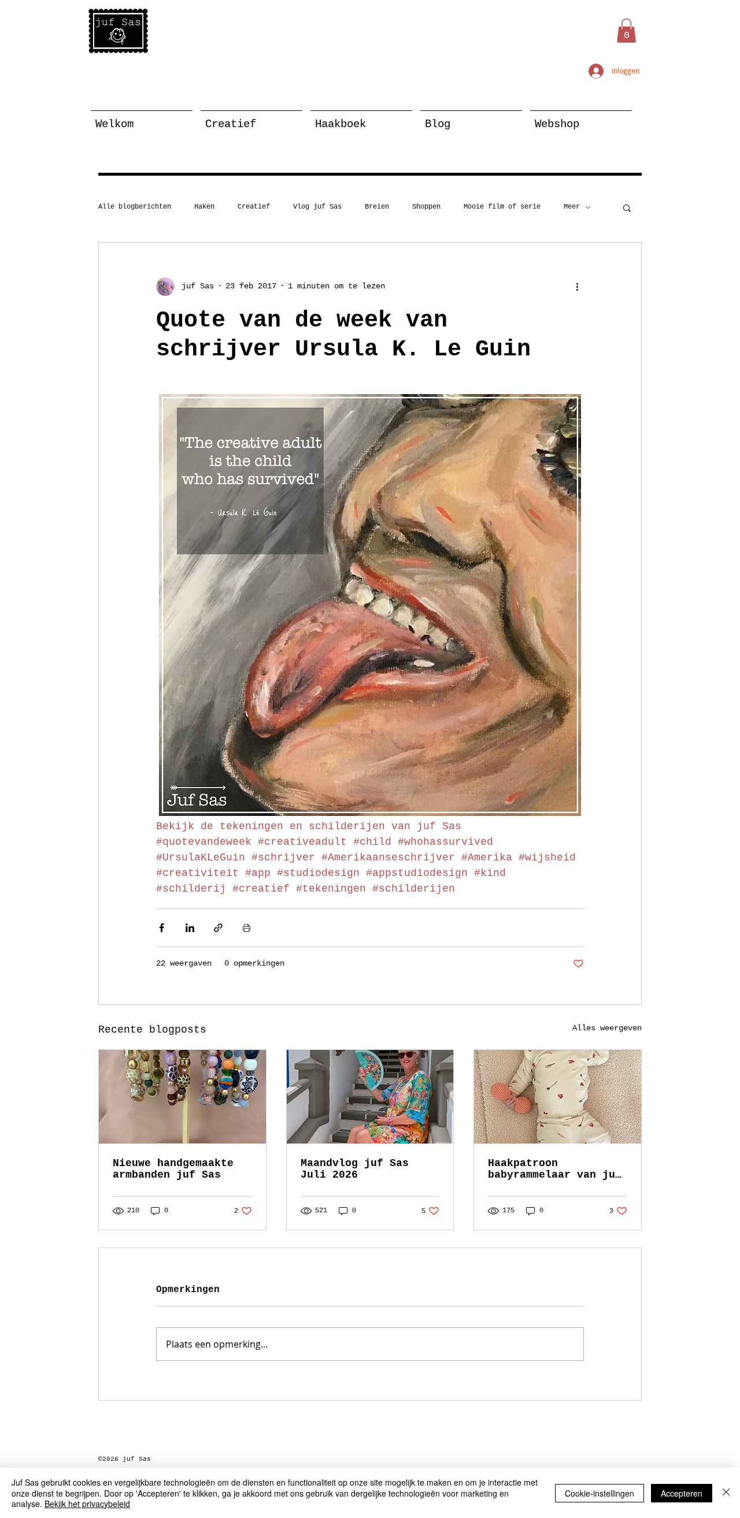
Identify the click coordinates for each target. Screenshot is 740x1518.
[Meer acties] (577, 287)
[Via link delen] (218, 927)
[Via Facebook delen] (161, 927)
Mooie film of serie (502, 207)
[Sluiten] (726, 1493)
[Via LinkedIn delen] (189, 927)
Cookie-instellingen (599, 1493)
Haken (204, 207)
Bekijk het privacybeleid (87, 1503)
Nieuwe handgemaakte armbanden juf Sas (173, 1169)
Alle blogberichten (134, 207)
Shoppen (426, 207)
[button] (626, 30)
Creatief (254, 207)
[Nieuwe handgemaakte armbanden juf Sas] (182, 1097)
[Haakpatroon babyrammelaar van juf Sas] (557, 1097)
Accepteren (681, 1493)
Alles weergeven (607, 1028)
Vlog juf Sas (317, 207)
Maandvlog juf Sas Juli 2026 (355, 1169)
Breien (377, 207)
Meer (572, 207)
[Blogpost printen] (246, 927)
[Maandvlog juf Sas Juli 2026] (370, 1097)
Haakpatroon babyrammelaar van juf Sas (554, 1169)
